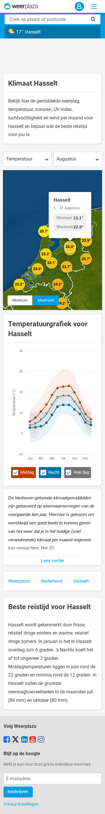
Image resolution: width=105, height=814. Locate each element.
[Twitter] (15, 740)
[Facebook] (7, 740)
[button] (25, 290)
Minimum (20, 300)
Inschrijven (18, 791)
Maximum (46, 300)
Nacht (54, 472)
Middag (27, 472)
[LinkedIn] (24, 740)
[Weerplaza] (21, 6)
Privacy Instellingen (21, 804)
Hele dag (81, 472)
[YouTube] (32, 740)
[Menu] (94, 6)
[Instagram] (41, 740)
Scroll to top (95, 804)
